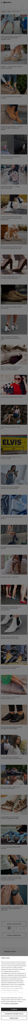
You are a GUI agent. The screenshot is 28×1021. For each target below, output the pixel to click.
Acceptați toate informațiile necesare (14, 1013)
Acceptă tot (14, 1009)
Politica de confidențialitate (11, 1003)
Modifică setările (14, 1018)
